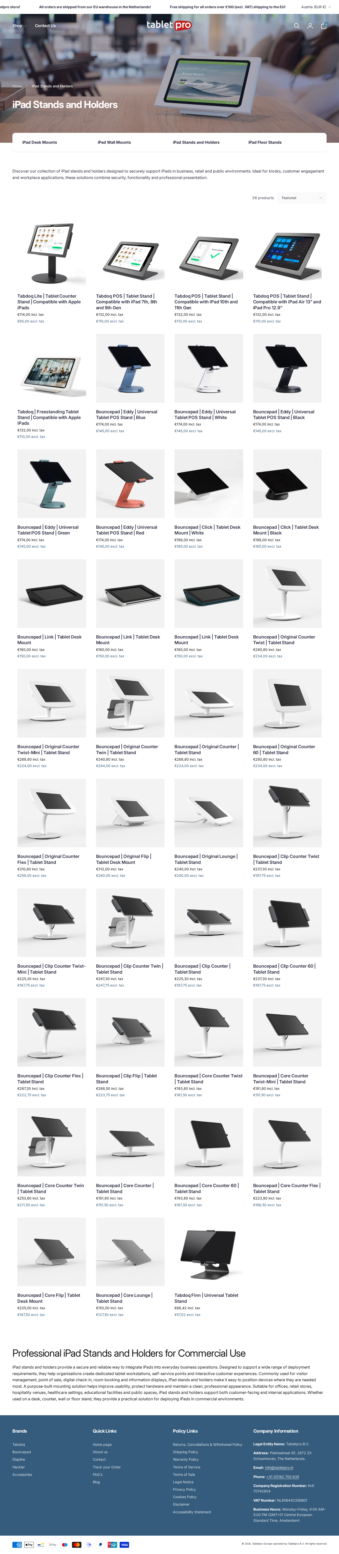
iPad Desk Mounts (39, 142)
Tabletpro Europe (262, 1543)
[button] (19, 25)
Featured (289, 198)
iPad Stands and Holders (196, 142)
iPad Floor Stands (265, 142)
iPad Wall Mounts (114, 142)
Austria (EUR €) (313, 7)
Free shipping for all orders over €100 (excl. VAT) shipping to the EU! (215, 7)
